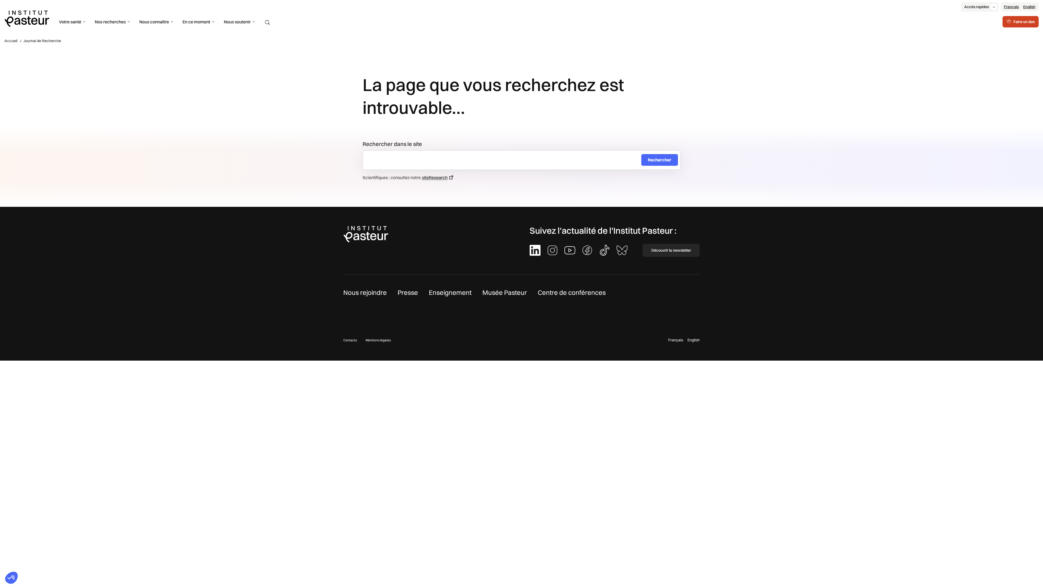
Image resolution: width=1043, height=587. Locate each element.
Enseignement (450, 292)
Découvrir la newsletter (671, 250)
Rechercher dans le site (392, 143)
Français (1011, 6)
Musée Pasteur (504, 292)
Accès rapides (976, 6)
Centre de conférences (572, 292)
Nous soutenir (237, 21)
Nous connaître (154, 21)
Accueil (10, 40)
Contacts (350, 340)
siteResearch (435, 177)
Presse (408, 292)
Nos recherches (110, 21)
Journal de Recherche (42, 40)
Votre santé (70, 21)
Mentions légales (378, 340)
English (1029, 6)
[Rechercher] (267, 22)
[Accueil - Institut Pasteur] (26, 18)
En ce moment (196, 21)
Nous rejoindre (365, 292)
